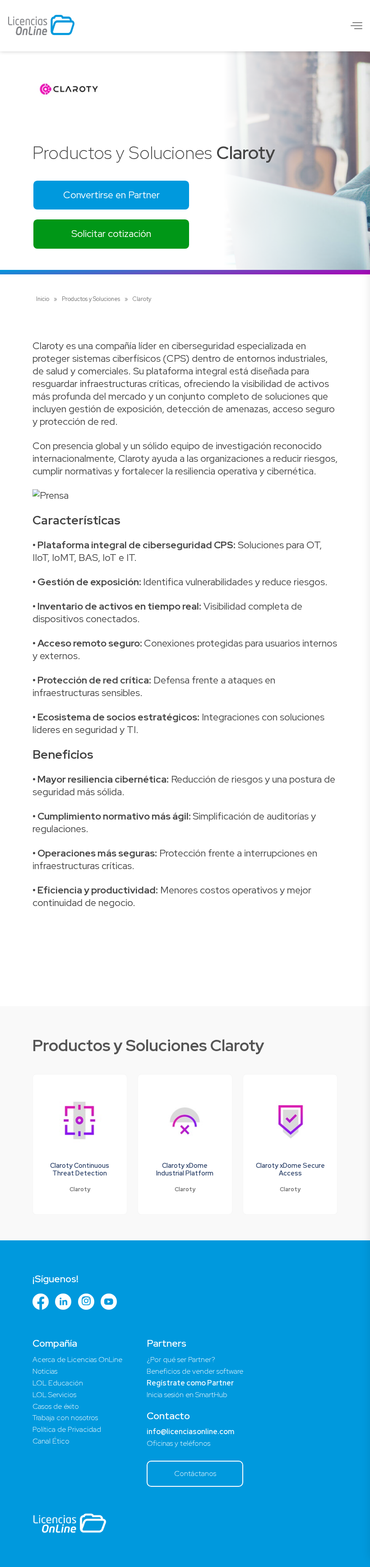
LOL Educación (57, 1383)
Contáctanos (195, 1473)
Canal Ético (50, 1441)
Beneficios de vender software (195, 1371)
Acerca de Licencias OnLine (77, 1359)
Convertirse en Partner (111, 194)
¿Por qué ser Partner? (181, 1359)
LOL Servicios (54, 1394)
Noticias (44, 1371)
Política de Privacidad (66, 1429)
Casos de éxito (55, 1406)
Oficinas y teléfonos (178, 1443)
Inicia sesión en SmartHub (187, 1394)
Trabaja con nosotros (65, 1417)
